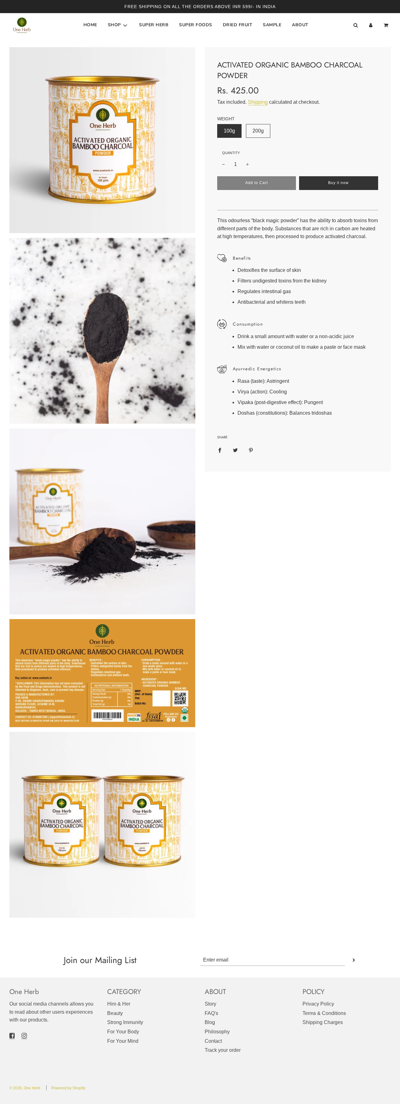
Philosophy (217, 1031)
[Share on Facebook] (219, 450)
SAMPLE (272, 25)
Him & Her (118, 1004)
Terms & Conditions (324, 1013)
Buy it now (338, 183)
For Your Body (123, 1031)
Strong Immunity (125, 1022)
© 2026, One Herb (24, 1088)
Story (210, 1004)
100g (229, 130)
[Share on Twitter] (235, 450)
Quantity (231, 152)
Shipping (258, 101)
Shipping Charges (322, 1022)
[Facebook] (12, 1035)
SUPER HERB (153, 25)
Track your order (223, 1050)
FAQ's (211, 1013)
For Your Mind (122, 1041)
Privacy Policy (318, 1004)
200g (258, 130)
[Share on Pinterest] (251, 450)
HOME (90, 25)
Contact (213, 1041)
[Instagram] (24, 1035)
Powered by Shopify (68, 1088)
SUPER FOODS (195, 25)
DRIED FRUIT (237, 25)
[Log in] (370, 25)
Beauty (115, 1013)
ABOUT (300, 25)
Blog (210, 1022)
